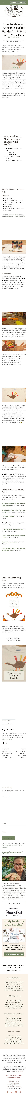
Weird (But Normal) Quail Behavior (14, 1044)
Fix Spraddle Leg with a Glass (14, 1040)
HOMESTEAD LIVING (9, 965)
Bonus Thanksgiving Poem (14, 160)
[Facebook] (7, 1092)
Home (8, 20)
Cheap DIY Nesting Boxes (14, 1038)
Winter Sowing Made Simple (14, 1020)
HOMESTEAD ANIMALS (14, 970)
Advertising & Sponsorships (14, 1085)
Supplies (11, 152)
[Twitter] (12, 1092)
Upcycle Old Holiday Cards (14, 984)
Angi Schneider (8, 40)
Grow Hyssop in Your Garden (14, 1026)
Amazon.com (21, 1068)
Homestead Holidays (8, 724)
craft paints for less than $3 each (15, 217)
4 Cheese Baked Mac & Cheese (14, 1006)
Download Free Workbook (18, 2)
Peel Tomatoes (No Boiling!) (14, 1002)
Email (4, 832)
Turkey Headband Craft (9, 542)
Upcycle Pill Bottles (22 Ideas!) (14, 982)
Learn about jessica (14, 903)
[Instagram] (16, 1092)
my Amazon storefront (17, 1071)
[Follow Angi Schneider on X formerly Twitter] (6, 743)
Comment (6, 797)
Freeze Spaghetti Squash (13, 1008)
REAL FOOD (21, 965)
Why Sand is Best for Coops (14, 1042)
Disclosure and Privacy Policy (14, 1086)
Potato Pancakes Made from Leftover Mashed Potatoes (21, 753)
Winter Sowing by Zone (14, 1022)
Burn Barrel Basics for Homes (14, 1024)
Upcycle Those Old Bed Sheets (14, 990)
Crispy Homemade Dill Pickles (14, 1004)
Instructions (12, 154)
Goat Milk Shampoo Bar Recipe (14, 986)
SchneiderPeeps (7, 739)
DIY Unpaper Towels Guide (14, 988)
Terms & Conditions (14, 1083)
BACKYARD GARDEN (14, 968)
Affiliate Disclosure (14, 1081)
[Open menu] (3, 2)
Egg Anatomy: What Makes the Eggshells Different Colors (7, 753)
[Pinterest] (20, 1092)
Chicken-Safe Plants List (14, 1036)
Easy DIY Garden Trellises (14, 1018)
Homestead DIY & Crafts (8, 720)
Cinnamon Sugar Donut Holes (14, 1000)
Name (4, 823)
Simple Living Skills (16, 20)
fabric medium (14, 215)
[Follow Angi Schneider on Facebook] (3, 743)
